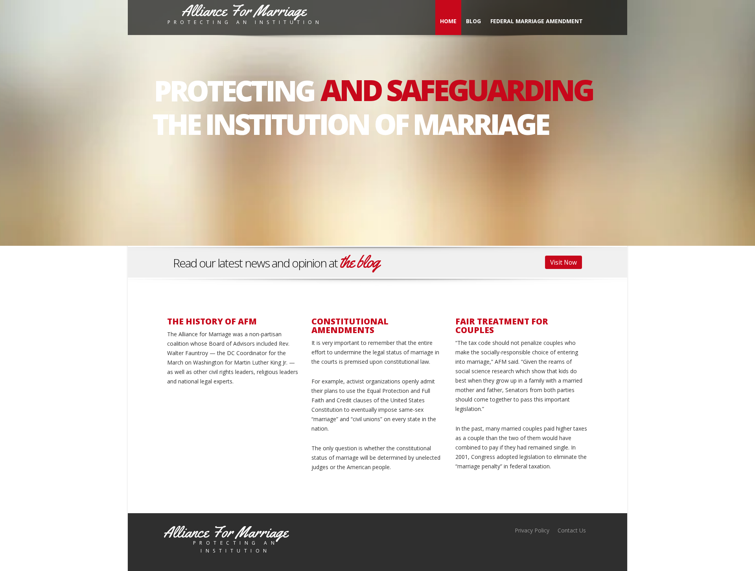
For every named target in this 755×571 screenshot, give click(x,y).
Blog (473, 21)
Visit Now (563, 262)
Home (448, 21)
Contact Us (572, 530)
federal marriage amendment (536, 21)
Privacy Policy (532, 530)
